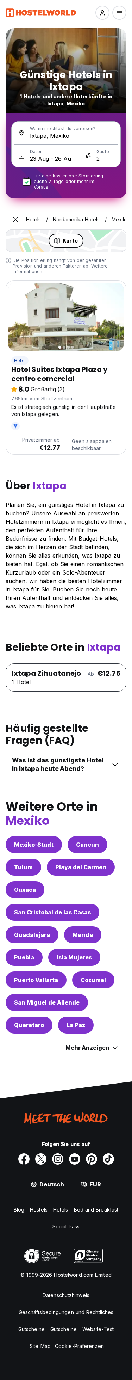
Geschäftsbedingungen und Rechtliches (66, 1312)
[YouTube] (74, 1159)
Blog (19, 1210)
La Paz (76, 1025)
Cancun (87, 844)
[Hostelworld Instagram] (57, 1159)
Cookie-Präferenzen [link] (79, 1346)
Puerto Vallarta (36, 979)
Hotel (20, 360)
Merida (83, 934)
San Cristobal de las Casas (52, 912)
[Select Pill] (102, 13)
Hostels (39, 1210)
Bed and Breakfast (96, 1210)
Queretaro (29, 1025)
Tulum (23, 867)
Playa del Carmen (80, 867)
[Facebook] (24, 1159)
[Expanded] (15, 219)
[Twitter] (40, 1159)
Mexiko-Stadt (34, 844)
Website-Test (98, 1329)
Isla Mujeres (74, 957)
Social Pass (66, 1226)
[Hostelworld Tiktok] (108, 1159)
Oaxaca (25, 889)
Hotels (60, 1210)
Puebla (24, 957)
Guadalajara (32, 934)
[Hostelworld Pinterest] (91, 1159)
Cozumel (93, 979)
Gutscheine (31, 1329)
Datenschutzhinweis (66, 1295)
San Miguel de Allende (47, 1002)
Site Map (40, 1346)
